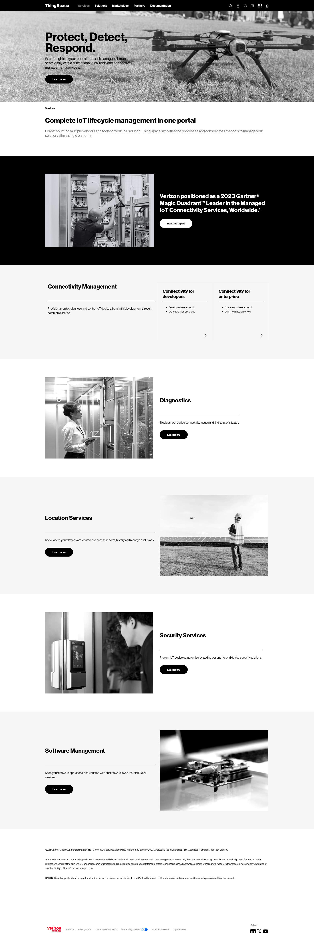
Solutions (101, 5)
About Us (70, 929)
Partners (139, 5)
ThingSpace (57, 5)
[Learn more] (174, 431)
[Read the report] (176, 220)
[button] (252, 6)
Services (84, 5)
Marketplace (120, 5)
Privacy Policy (84, 929)
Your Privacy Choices (130, 929)
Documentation (160, 5)
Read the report (176, 223)
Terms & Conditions (161, 929)
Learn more (59, 79)
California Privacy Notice (106, 929)
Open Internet (180, 929)
